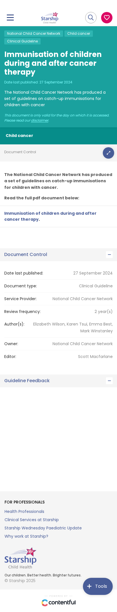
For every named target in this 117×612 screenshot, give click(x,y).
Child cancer (78, 33)
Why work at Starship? (26, 536)
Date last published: (23, 273)
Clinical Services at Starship (32, 520)
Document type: (20, 286)
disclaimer (39, 120)
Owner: (11, 344)
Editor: (10, 356)
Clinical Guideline (22, 41)
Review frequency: (22, 311)
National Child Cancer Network (33, 33)
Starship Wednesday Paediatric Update (43, 528)
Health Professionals (24, 511)
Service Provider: (20, 299)
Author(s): (14, 324)
